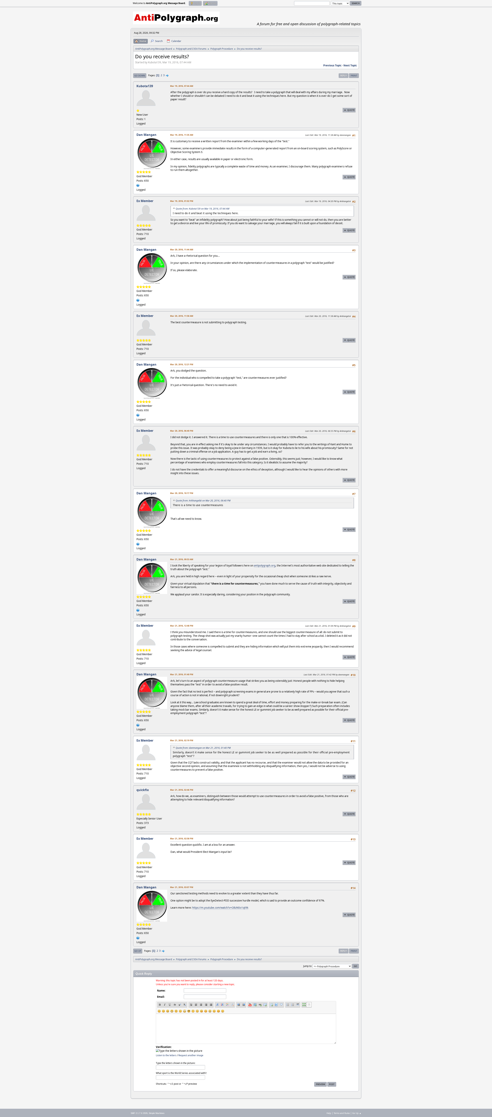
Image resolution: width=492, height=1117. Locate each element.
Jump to (307, 966)
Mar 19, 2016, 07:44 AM (181, 85)
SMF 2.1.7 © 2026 (139, 1113)
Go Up (137, 950)
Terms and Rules (342, 1113)
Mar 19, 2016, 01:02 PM (181, 201)
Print (354, 75)
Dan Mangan (146, 135)
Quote (351, 110)
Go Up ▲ (356, 1113)
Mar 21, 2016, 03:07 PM (181, 887)
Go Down (139, 75)
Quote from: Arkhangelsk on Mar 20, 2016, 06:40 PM (203, 500)
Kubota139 (144, 86)
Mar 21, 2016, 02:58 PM (181, 838)
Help (329, 1113)
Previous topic (332, 65)
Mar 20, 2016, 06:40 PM (181, 430)
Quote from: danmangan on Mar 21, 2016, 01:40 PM (203, 747)
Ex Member (144, 201)
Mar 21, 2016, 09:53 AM (181, 559)
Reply (343, 75)
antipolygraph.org (264, 565)
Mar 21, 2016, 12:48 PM (181, 625)
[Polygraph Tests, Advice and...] (138, 185)
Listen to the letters (166, 1055)
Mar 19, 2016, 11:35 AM (181, 134)
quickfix (142, 790)
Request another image (190, 1055)
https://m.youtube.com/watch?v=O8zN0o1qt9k (220, 907)
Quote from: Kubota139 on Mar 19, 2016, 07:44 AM (202, 208)
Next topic (350, 65)
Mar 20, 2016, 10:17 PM (181, 493)
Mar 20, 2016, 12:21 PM (181, 364)
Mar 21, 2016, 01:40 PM (181, 674)
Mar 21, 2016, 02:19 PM (181, 740)
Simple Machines (157, 1113)
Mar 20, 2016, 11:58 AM (181, 315)
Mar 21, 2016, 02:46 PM (181, 789)
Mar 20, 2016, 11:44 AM (181, 249)
